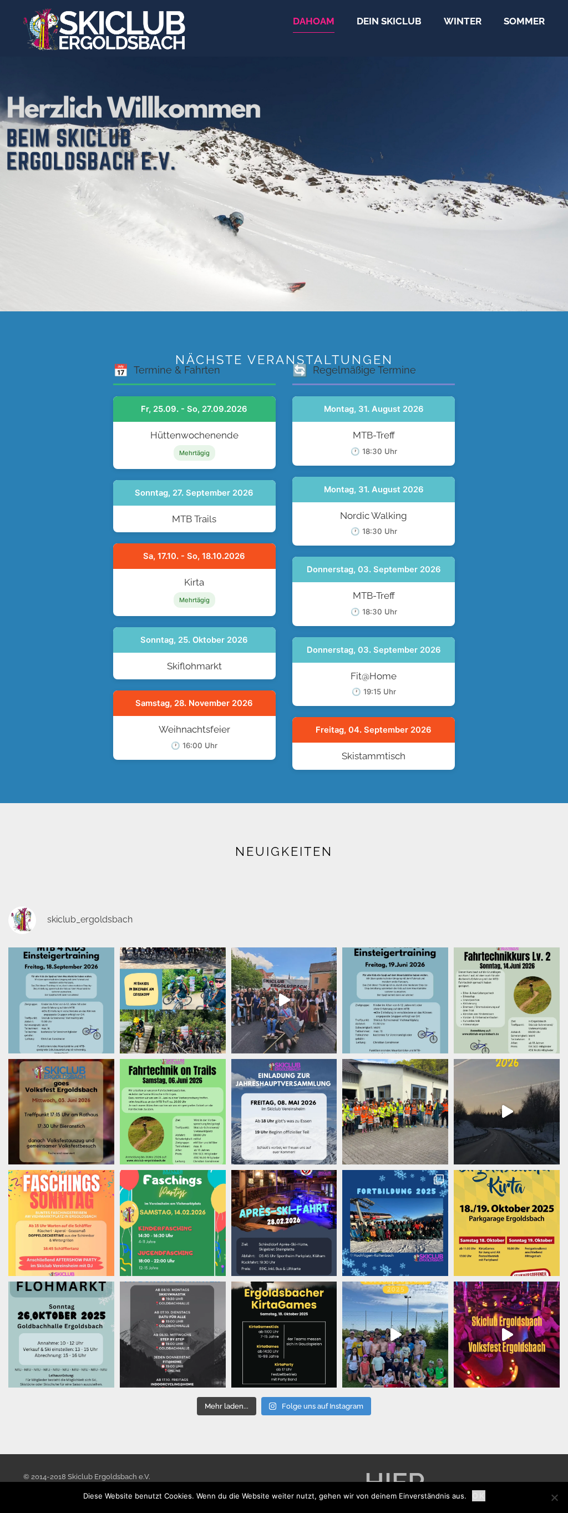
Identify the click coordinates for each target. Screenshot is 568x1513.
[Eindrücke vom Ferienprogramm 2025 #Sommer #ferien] (395, 1335)
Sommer (524, 21)
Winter (462, 21)
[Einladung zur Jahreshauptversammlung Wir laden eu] (284, 1112)
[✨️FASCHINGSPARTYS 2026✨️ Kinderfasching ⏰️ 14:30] (173, 1223)
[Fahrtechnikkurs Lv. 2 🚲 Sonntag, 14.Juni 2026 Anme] (507, 1000)
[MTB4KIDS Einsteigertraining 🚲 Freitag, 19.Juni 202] (395, 1000)
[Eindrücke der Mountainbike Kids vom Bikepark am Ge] (173, 1000)
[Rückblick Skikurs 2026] (507, 1112)
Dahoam (313, 21)
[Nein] (554, 1497)
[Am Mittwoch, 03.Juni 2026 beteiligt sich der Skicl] (61, 1112)
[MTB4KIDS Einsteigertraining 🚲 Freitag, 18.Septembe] (61, 1000)
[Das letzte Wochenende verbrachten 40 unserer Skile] (395, 1223)
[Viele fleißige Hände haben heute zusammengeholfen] (395, 1112)
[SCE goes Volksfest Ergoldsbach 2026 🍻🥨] (284, 1000)
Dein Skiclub (389, 21)
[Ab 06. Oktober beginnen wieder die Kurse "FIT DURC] (173, 1335)
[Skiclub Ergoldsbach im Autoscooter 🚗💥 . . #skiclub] (507, 1335)
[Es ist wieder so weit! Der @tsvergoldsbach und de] (507, 1223)
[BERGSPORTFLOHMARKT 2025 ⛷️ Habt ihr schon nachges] (61, 1335)
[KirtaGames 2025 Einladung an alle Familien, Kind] (284, 1335)
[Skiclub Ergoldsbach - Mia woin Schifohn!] (104, 28)
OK (478, 1495)
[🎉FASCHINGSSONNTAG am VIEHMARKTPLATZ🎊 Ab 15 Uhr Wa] (61, 1223)
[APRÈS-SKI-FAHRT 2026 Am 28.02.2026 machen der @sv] (284, 1223)
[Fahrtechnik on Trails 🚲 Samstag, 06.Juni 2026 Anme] (173, 1112)
